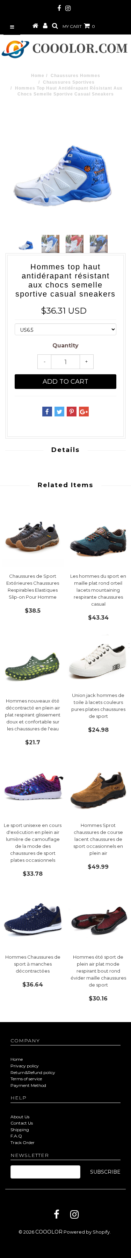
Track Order (22, 1142)
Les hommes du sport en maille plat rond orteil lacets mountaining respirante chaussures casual (98, 590)
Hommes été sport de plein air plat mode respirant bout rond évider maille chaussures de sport (98, 971)
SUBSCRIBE (105, 1172)
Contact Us (21, 1123)
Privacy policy (24, 1065)
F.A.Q (16, 1135)
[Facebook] (56, 1214)
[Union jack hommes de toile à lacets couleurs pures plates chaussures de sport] (98, 658)
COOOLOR (49, 1232)
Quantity (65, 345)
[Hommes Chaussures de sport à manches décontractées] (33, 917)
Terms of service (26, 1078)
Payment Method (28, 1085)
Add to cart (65, 381)
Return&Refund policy (32, 1072)
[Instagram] (74, 1214)
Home (37, 75)
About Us (19, 1116)
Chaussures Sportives (69, 82)
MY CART (79, 26)
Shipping (19, 1129)
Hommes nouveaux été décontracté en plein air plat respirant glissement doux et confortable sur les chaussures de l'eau (32, 714)
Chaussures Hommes (75, 75)
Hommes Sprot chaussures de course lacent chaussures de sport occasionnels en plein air (98, 839)
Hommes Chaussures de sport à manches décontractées (32, 964)
